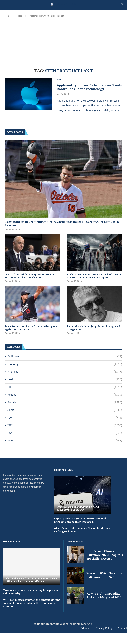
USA (64, 433)
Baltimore (64, 356)
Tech (64, 417)
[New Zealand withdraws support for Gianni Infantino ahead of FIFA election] (32, 252)
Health (64, 379)
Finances (64, 371)
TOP (64, 425)
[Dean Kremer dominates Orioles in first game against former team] (32, 304)
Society (64, 402)
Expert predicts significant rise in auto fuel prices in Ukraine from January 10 (80, 520)
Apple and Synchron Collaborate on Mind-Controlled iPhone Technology (89, 87)
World (64, 440)
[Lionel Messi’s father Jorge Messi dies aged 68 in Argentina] (94, 304)
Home (8, 16)
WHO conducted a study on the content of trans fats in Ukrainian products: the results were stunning (31, 603)
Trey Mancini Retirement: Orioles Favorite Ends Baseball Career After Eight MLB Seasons (62, 223)
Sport (64, 410)
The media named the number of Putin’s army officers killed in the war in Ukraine (32, 580)
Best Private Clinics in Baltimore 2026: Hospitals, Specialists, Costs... (105, 554)
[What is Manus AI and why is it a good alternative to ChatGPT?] (82, 495)
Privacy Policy (104, 628)
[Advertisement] (63, 42)
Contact (122, 628)
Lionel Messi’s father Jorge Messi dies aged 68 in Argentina (93, 328)
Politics (64, 394)
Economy (64, 364)
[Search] (122, 4)
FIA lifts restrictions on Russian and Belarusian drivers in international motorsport (94, 276)
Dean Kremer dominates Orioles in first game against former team (31, 328)
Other (64, 387)
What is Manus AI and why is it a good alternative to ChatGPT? (78, 508)
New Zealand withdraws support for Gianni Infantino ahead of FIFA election (29, 276)
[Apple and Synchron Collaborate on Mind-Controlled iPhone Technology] (28, 94)
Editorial (85, 628)
